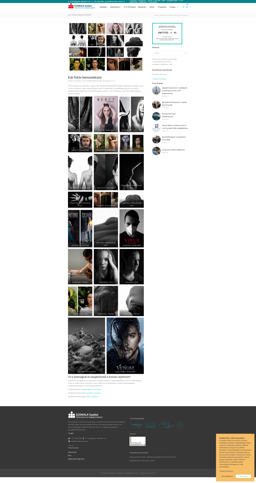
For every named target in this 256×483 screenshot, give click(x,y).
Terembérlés (152, 2)
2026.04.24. (165, 119)
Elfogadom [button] (243, 476)
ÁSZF (69, 455)
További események (159, 79)
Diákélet (171, 15)
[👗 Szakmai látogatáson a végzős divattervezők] (156, 104)
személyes (94, 396)
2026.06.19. (165, 96)
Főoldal (156, 15)
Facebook (89, 393)
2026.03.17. (165, 142)
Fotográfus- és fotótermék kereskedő (86, 81)
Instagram (97, 393)
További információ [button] (226, 471)
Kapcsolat (143, 2)
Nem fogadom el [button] (227, 476)
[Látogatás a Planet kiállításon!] (156, 151)
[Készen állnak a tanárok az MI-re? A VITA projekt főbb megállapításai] (156, 128)
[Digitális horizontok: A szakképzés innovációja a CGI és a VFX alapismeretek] (156, 90)
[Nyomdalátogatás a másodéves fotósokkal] (156, 139)
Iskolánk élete (164, 15)
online (88, 396)
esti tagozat (97, 389)
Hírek (100, 81)
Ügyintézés (134, 2)
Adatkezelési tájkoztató (76, 459)
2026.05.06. (165, 108)
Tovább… (71, 433)
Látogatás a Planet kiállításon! (173, 150)
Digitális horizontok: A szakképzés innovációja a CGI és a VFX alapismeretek (174, 90)
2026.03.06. (165, 152)
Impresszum (72, 452)
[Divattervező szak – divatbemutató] (156, 116)
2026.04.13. (165, 131)
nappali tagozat (87, 389)
